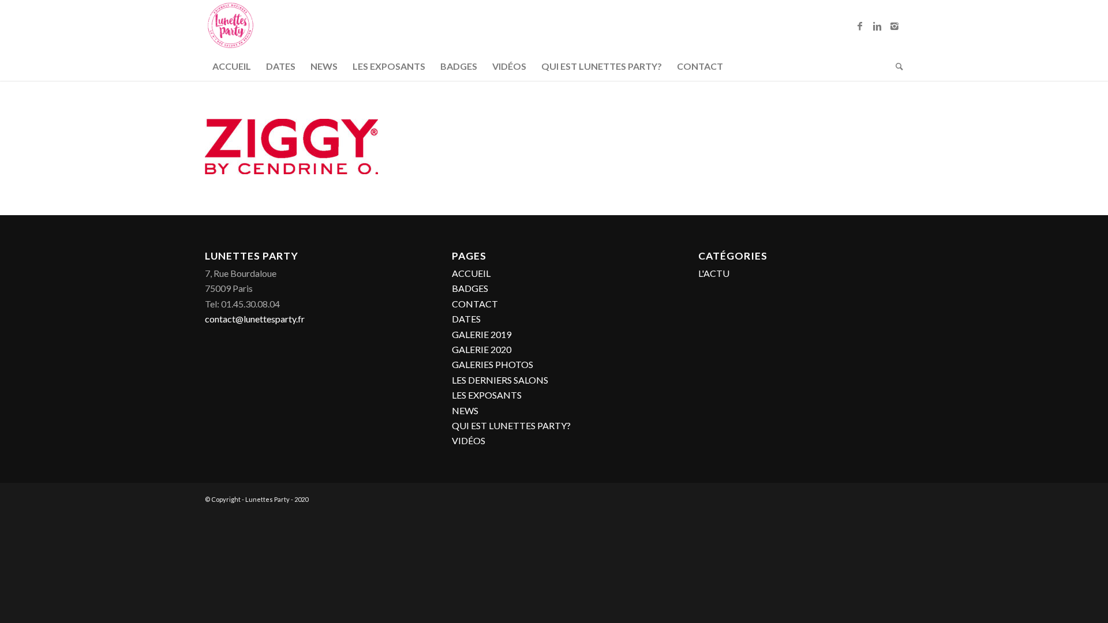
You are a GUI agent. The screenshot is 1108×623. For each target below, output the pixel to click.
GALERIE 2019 (481, 334)
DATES (466, 318)
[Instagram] (894, 26)
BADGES (470, 288)
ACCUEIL (471, 273)
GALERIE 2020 (481, 349)
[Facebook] (860, 26)
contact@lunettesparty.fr (255, 318)
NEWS (465, 410)
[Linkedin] (877, 26)
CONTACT (475, 303)
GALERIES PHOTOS (492, 364)
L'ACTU (713, 273)
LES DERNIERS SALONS (500, 379)
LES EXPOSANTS (487, 394)
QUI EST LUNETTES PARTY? (511, 425)
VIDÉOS (468, 440)
